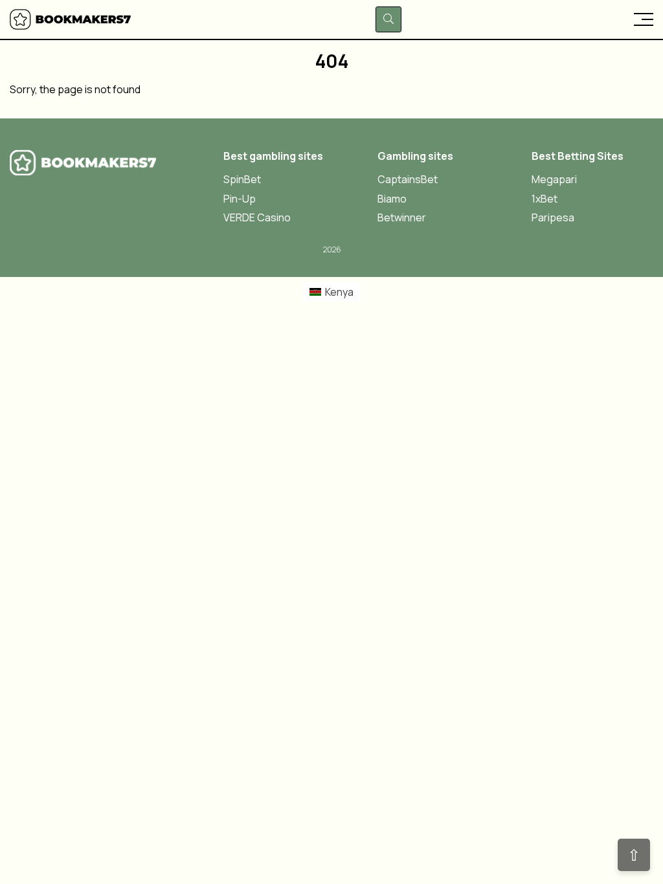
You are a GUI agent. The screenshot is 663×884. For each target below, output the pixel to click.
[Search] (388, 19)
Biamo (392, 199)
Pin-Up (239, 199)
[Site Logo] (71, 19)
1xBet (544, 199)
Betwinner (401, 218)
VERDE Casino (257, 218)
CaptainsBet (407, 179)
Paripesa (553, 218)
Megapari (554, 179)
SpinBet (242, 179)
